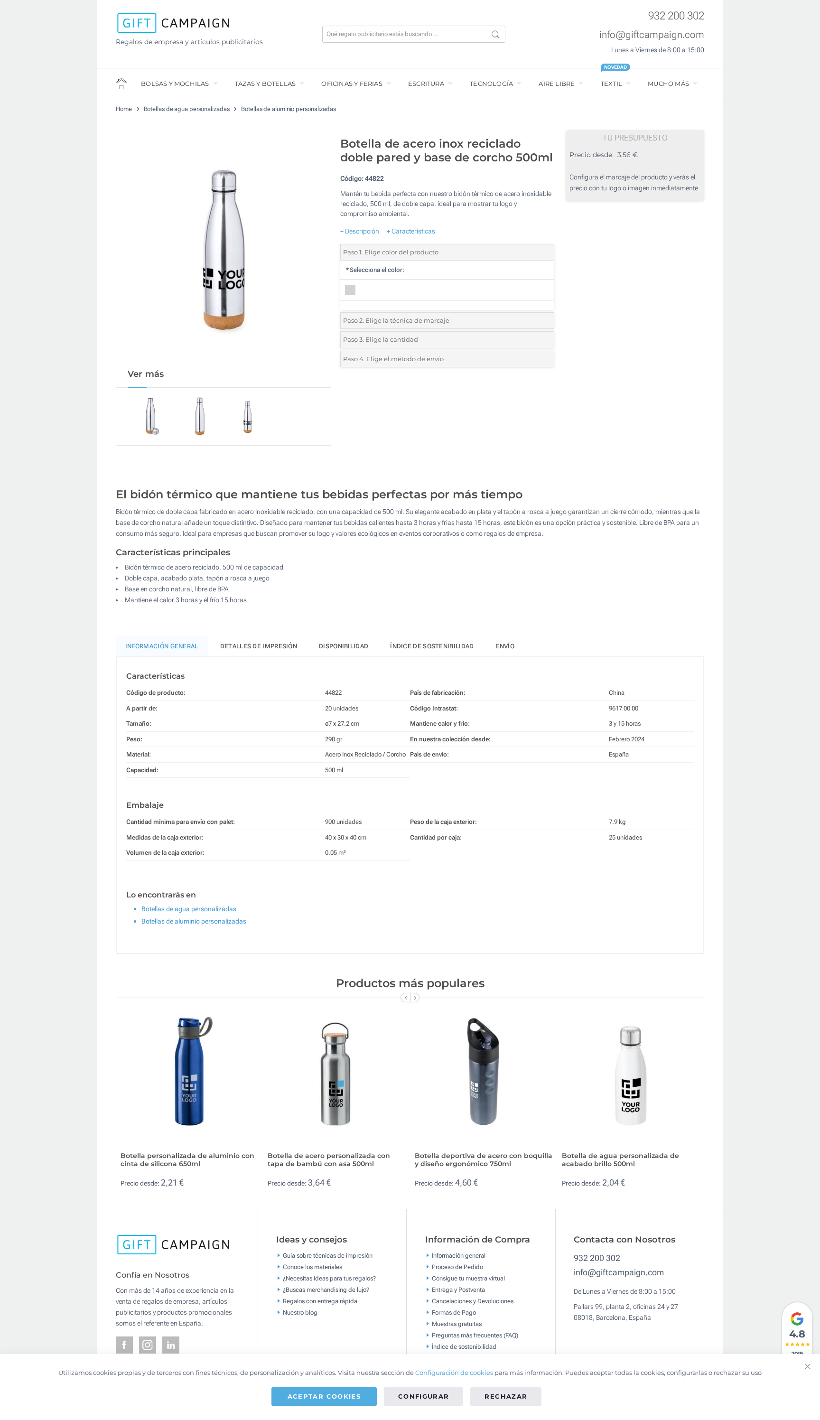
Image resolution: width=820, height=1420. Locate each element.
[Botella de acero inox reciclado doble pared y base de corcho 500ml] (223, 246)
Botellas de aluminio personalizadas (288, 108)
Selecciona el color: (374, 269)
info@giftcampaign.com (651, 34)
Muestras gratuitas (457, 1323)
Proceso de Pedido (457, 1267)
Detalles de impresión (258, 646)
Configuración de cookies (454, 1372)
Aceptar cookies (324, 1396)
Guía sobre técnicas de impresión (328, 1255)
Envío (504, 646)
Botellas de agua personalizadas (187, 108)
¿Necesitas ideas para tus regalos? (329, 1278)
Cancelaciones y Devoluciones (472, 1301)
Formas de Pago (454, 1312)
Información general (458, 1255)
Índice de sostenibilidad (432, 646)
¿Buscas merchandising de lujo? (326, 1289)
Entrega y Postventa (458, 1289)
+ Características (411, 231)
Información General (161, 646)
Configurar (423, 1396)
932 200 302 (676, 15)
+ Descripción (359, 231)
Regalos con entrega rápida (320, 1301)
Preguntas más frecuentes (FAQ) (475, 1335)
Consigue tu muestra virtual (468, 1278)
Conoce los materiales (312, 1267)
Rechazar (506, 1396)
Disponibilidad (343, 646)
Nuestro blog (300, 1312)
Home (124, 108)
